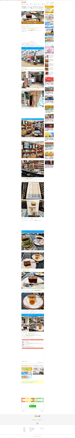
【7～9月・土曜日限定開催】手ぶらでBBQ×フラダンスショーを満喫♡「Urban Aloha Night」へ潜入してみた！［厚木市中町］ (51, 69)
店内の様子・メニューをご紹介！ (25, 43)
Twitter (37, 423)
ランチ (24, 428)
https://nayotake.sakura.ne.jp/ (30, 346)
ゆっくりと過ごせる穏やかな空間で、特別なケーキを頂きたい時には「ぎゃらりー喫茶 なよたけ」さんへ (32, 45)
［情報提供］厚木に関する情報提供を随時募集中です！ (28, 382)
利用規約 (41, 428)
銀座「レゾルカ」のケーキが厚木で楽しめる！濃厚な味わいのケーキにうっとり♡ (30, 44)
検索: (45, 45)
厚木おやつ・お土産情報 (32, 10)
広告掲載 (53, 2)
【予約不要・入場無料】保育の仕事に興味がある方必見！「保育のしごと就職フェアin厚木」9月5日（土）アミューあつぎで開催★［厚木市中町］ (51, 56)
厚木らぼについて (48, 2)
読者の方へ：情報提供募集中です (32, 428)
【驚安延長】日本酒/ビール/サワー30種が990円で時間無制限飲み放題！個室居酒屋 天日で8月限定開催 (51, 60)
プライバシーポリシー (42, 427)
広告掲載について (31, 430)
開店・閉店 (25, 427)
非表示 (32, 41)
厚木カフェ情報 (35, 10)
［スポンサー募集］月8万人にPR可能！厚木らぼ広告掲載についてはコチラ (30, 381)
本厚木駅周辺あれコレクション (41, 10)
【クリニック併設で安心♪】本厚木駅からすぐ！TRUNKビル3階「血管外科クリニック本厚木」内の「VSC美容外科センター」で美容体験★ (51, 73)
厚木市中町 (38, 10)
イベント (24, 430)
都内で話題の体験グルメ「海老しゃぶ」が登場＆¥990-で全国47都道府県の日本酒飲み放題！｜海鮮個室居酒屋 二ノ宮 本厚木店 (51, 65)
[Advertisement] (32, 37)
